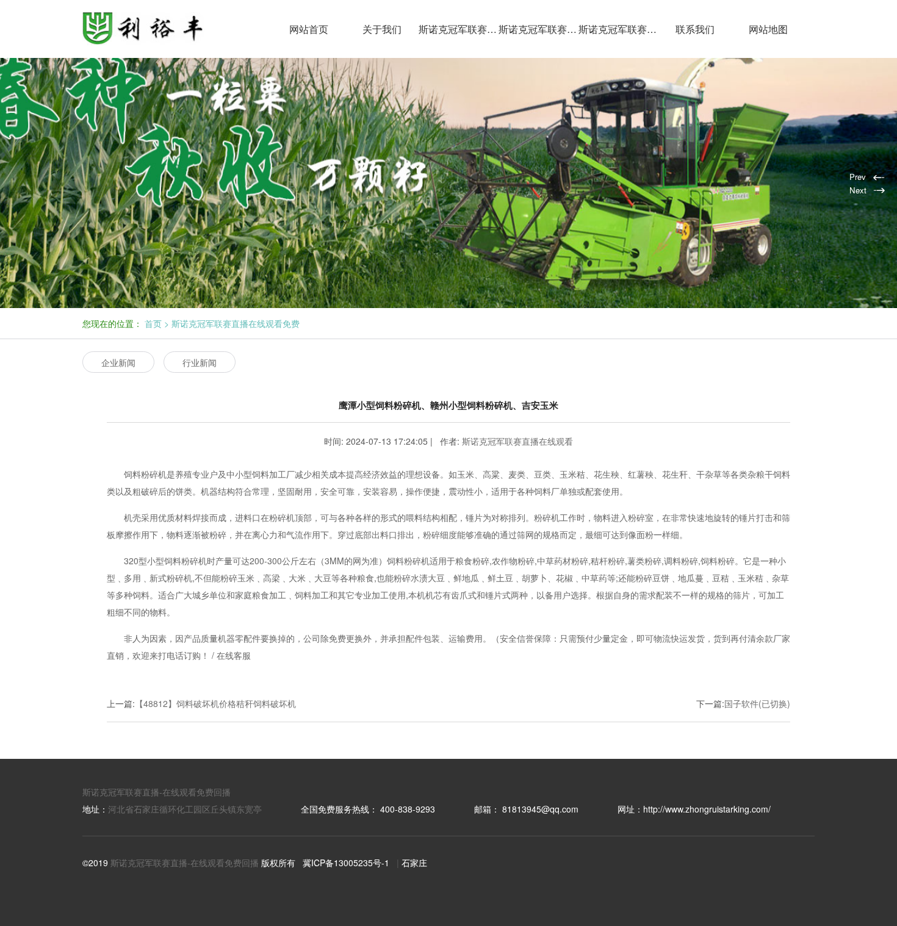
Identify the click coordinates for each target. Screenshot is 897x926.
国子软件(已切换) (757, 703)
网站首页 (308, 29)
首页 (153, 323)
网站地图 (768, 29)
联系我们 (695, 29)
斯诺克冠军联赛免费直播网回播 (618, 29)
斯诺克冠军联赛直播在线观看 (459, 29)
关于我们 (382, 29)
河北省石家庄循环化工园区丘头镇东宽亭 (185, 809)
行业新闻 (199, 362)
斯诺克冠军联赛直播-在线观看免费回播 (156, 792)
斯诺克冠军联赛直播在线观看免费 (538, 29)
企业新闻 (118, 362)
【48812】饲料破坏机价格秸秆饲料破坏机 (215, 703)
